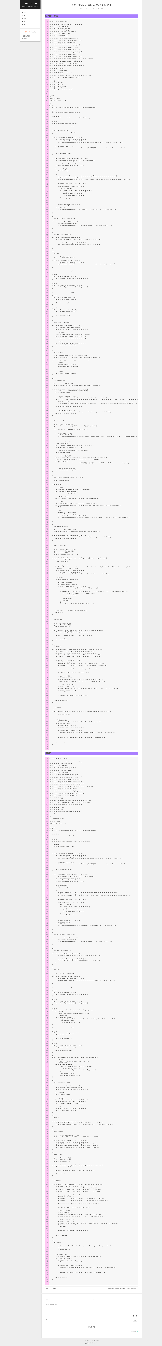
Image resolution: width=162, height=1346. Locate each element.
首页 (25, 12)
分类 (25, 15)
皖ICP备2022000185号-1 (92, 1343)
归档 (25, 18)
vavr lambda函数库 (51, 1288)
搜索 (25, 24)
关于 (25, 21)
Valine (137, 1331)
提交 (135, 1320)
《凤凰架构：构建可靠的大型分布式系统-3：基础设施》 (122, 1288)
